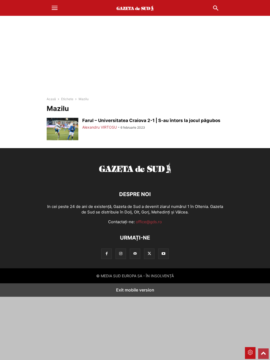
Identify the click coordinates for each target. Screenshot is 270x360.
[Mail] (135, 253)
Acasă (51, 99)
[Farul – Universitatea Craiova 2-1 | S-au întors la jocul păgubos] (62, 130)
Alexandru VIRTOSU (99, 127)
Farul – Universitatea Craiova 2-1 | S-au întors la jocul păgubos (151, 120)
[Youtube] (163, 253)
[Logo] (135, 178)
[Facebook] (106, 253)
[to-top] (263, 351)
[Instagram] (120, 253)
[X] (149, 253)
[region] (135, 57)
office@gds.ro (149, 221)
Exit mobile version (135, 290)
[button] (54, 8)
